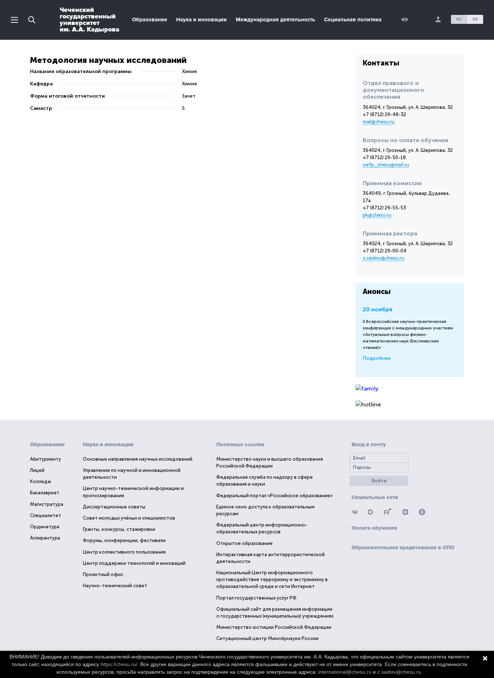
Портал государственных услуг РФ (256, 598)
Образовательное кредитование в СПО (403, 547)
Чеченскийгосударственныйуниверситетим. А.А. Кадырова (89, 20)
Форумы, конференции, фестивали (124, 540)
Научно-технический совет (115, 585)
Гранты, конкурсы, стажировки (119, 529)
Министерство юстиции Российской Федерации (273, 627)
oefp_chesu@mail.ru (386, 164)
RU (459, 19)
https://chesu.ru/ (119, 664)
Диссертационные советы (114, 506)
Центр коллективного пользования (124, 552)
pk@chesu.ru (377, 215)
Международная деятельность (275, 19)
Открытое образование (244, 543)
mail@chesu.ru (379, 121)
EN (475, 19)
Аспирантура (45, 538)
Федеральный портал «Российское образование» (274, 495)
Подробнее (377, 358)
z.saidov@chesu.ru (383, 258)
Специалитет (45, 515)
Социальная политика (353, 19)
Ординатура (44, 526)
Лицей (37, 470)
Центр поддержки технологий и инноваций (134, 563)
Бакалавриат (44, 492)
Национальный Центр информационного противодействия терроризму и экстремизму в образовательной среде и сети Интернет (272, 579)
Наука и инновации (201, 19)
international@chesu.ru (344, 672)
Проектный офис (103, 574)
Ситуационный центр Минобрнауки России (267, 638)
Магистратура (46, 504)
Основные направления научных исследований (137, 459)
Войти (379, 480)
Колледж (40, 481)
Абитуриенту (45, 459)
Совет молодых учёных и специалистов (129, 518)
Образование (149, 19)
